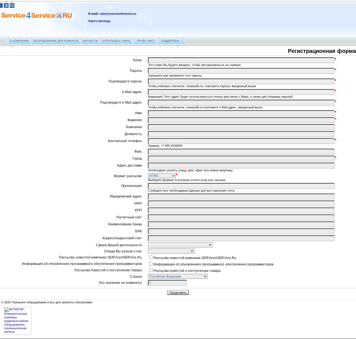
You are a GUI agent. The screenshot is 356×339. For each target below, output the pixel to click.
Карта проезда (99, 21)
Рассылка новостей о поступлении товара (187, 271)
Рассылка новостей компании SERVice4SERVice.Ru (195, 258)
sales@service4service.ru (118, 13)
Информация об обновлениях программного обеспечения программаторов (213, 264)
